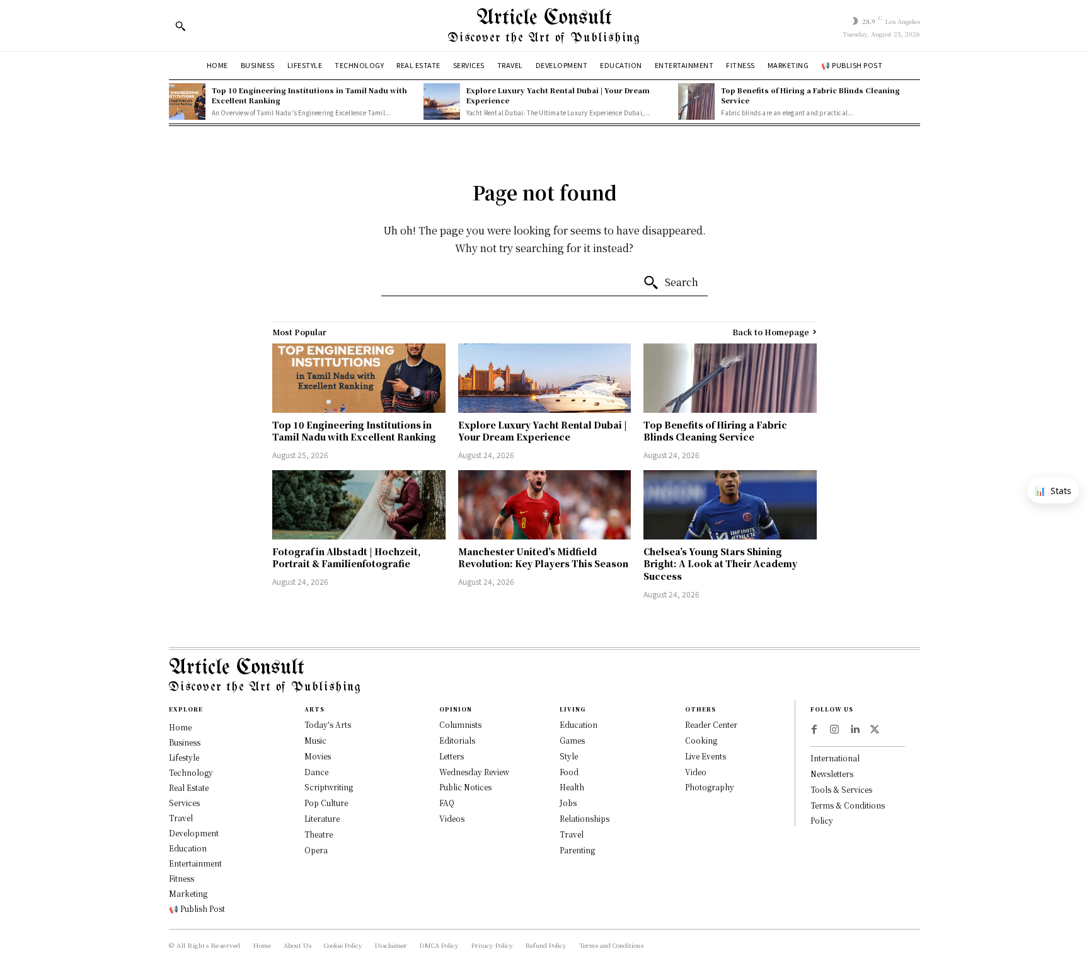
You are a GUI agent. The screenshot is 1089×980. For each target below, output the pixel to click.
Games (572, 740)
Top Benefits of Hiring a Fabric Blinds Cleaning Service (810, 95)
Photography (709, 786)
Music (315, 740)
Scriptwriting (328, 786)
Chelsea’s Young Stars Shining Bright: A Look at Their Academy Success (720, 563)
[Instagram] (834, 730)
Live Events (705, 756)
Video (695, 771)
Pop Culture (326, 802)
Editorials (457, 740)
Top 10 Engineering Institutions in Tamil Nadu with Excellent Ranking (309, 95)
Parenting (577, 850)
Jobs (568, 802)
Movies (317, 756)
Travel (572, 834)
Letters (451, 756)
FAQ (446, 802)
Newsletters (831, 773)
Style (569, 756)
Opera (316, 850)
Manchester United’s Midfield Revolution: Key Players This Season (543, 557)
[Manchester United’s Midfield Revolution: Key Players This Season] (544, 504)
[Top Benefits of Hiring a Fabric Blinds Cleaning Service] (696, 101)
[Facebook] (814, 730)
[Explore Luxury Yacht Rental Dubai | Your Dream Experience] (442, 101)
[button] (180, 25)
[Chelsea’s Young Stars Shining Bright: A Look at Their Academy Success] (730, 504)
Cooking (701, 740)
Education (578, 724)
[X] (875, 730)
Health (572, 786)
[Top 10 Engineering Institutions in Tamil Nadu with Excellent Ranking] (187, 101)
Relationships (584, 818)
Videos (451, 818)
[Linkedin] (854, 730)
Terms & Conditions (847, 805)
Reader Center (711, 724)
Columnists (460, 724)
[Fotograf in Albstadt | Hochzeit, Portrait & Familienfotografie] (359, 504)
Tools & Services (841, 789)
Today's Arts (327, 724)
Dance (316, 771)
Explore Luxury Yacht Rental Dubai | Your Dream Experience (558, 95)
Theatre (318, 834)
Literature (322, 818)
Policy (821, 820)
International (835, 757)
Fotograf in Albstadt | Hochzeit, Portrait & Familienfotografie (346, 557)
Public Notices (465, 786)
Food (569, 771)
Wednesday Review (474, 771)
